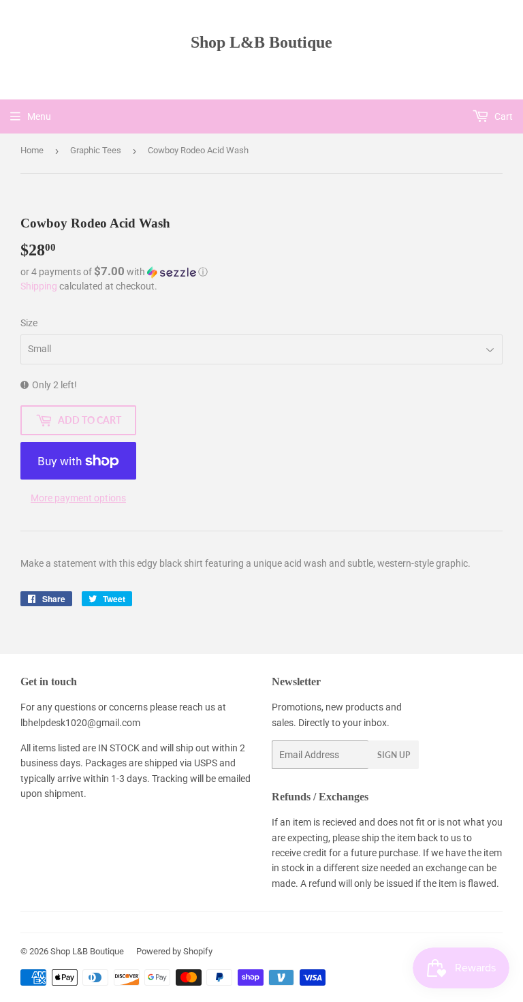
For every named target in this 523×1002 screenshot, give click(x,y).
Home (32, 150)
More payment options (78, 497)
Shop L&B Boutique (261, 42)
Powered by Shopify (174, 951)
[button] (261, 272)
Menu (39, 116)
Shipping (38, 286)
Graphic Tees (95, 150)
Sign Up (393, 755)
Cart (502, 116)
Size (28, 322)
